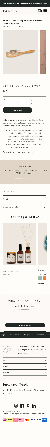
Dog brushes (25, 20)
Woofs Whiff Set (11, 272)
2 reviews (41, 270)
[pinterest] (28, 406)
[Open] (45, 10)
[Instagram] (16, 406)
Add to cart (17, 110)
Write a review (25, 325)
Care (13, 20)
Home (5, 20)
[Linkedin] (34, 406)
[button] (3, 3)
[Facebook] (22, 406)
